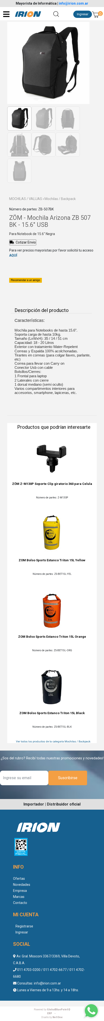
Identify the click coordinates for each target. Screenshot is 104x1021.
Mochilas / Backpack (60, 199)
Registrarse (24, 926)
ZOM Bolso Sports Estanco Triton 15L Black (52, 713)
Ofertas (19, 878)
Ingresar (82, 14)
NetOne (52, 1017)
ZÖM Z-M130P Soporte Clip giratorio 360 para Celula (52, 484)
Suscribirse (67, 778)
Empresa (20, 891)
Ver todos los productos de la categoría (53, 741)
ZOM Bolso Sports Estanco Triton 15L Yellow (52, 560)
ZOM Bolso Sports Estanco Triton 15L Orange (52, 636)
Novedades (21, 885)
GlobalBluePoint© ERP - (52, 1011)
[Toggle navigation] (7, 14)
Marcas (18, 897)
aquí (13, 255)
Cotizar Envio (25, 242)
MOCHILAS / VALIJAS (25, 199)
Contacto (20, 903)
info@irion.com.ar (73, 3)
